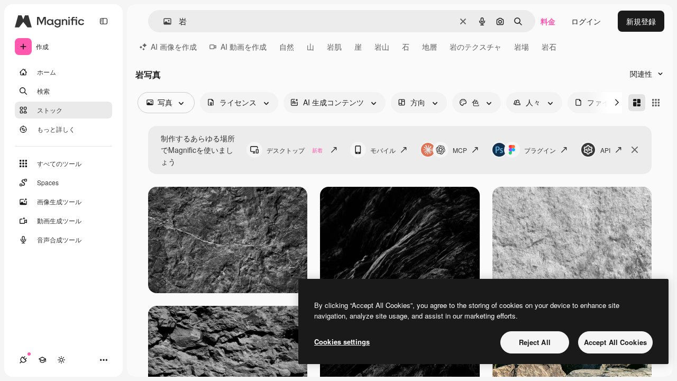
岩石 (549, 46)
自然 (286, 46)
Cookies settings (342, 342)
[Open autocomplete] (163, 21)
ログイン (586, 21)
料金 (548, 21)
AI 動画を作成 (244, 46)
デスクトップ (295, 150)
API (605, 150)
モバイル (383, 150)
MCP (460, 150)
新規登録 (641, 21)
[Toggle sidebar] (103, 21)
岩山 (381, 46)
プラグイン (540, 150)
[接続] (23, 359)
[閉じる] (634, 150)
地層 (429, 46)
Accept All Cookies (615, 342)
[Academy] (42, 359)
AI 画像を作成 (174, 46)
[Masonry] (636, 102)
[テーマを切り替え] (61, 359)
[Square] (655, 102)
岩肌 (334, 46)
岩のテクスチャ (475, 46)
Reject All (535, 342)
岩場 (521, 46)
